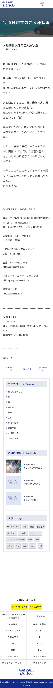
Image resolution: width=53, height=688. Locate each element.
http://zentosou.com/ (13, 293)
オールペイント (13, 526)
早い (17, 546)
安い (10, 417)
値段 (24, 526)
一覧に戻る (26, 368)
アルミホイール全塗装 (16, 539)
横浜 (32, 526)
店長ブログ (8, 357)
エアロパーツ (35, 533)
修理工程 (12, 428)
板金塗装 (40, 526)
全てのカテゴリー (16, 391)
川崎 (40, 546)
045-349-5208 (21, 334)
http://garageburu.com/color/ (16, 280)
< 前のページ (10, 369)
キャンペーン (14, 438)
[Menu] (48, 4)
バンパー (23, 533)
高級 (37, 539)
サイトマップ (39, 662)
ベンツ (32, 546)
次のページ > (43, 369)
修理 (10, 412)
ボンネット (11, 533)
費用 (30, 539)
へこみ (11, 407)
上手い (9, 546)
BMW (24, 546)
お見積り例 (13, 433)
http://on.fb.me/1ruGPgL (14, 267)
